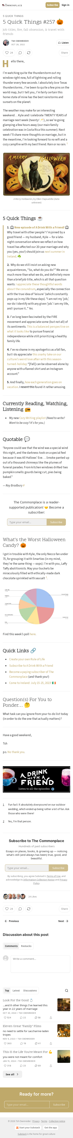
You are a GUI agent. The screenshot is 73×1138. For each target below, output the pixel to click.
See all (10, 1074)
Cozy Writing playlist (32, 418)
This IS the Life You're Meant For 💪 (27, 1052)
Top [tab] (7, 990)
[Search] (66, 990)
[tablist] (18, 946)
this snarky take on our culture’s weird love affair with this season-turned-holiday (34, 359)
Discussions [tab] (30, 990)
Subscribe (52, 5)
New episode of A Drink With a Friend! (39, 227)
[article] (36, 1009)
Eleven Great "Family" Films (22, 1026)
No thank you (15, 752)
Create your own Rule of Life (27, 659)
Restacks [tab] (26, 946)
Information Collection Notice (39, 879)
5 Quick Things (13, 15)
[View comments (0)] (20, 52)
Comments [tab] (11, 946)
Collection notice (57, 1121)
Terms (44, 1121)
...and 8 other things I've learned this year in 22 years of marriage (25, 1007)
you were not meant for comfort (22, 1057)
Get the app (50, 1127)
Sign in (65, 5)
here (33, 634)
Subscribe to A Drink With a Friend (31, 666)
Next (61, 921)
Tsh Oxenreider (20, 41)
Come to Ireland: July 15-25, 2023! (30, 683)
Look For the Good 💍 (18, 1000)
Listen (65, 42)
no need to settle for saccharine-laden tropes (26, 1032)
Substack (22, 1134)
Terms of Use (53, 876)
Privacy (36, 1121)
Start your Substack (29, 1127)
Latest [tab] (16, 990)
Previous (14, 921)
